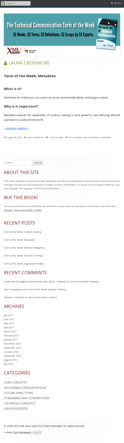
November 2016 (12, 347)
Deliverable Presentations (25, 388)
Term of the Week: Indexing (84, 281)
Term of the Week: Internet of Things (23, 255)
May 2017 (9, 323)
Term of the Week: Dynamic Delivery (47, 289)
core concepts (75, 137)
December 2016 (12, 343)
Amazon (8, 210)
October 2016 (11, 351)
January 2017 (10, 339)
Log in (37, 432)
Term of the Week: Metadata (30, 75)
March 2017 (10, 331)
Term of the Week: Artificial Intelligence (24, 247)
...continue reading (16, 128)
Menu (117, 3)
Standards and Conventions (26, 398)
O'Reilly (38, 210)
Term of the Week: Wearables (19, 239)
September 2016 (12, 355)
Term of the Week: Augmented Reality (24, 263)
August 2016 (10, 359)
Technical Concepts (19, 403)
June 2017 (9, 319)
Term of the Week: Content (42, 297)
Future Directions (18, 393)
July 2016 (8, 363)
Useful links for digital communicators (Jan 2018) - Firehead (35, 281)
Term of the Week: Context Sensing (22, 231)
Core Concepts (56, 137)
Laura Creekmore (35, 137)
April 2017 (9, 327)
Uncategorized (16, 408)
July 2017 (8, 315)
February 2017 (11, 335)
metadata (106, 137)
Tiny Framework (22, 432)
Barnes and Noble (23, 210)
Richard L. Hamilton (14, 297)
